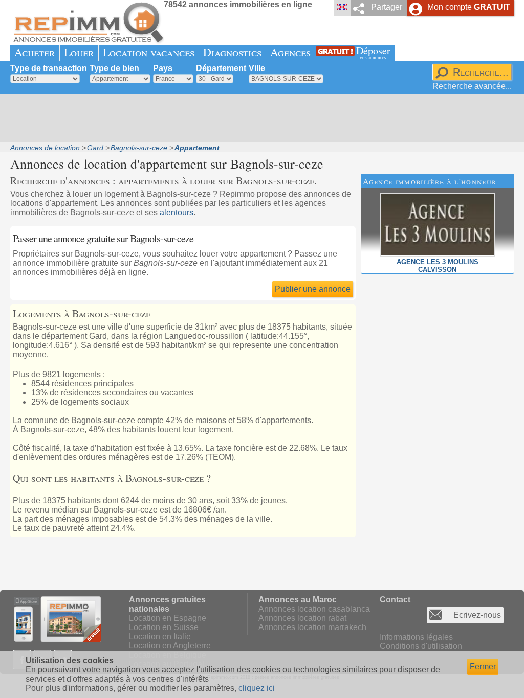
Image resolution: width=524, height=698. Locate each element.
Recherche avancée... (472, 86)
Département (221, 68)
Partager (386, 7)
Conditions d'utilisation (421, 646)
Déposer (373, 51)
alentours (176, 212)
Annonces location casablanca (314, 608)
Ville (257, 68)
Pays (162, 68)
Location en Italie (160, 636)
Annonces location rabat (302, 618)
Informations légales (416, 637)
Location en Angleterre (170, 645)
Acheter (34, 51)
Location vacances (148, 51)
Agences (290, 51)
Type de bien (114, 68)
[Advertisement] (258, 118)
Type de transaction (48, 68)
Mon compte (468, 7)
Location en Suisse (164, 627)
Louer (79, 51)
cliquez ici (256, 688)
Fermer (483, 666)
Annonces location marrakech (312, 627)
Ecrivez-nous (477, 615)
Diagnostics (232, 51)
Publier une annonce (313, 289)
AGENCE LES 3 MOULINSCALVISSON (437, 265)
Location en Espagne (167, 618)
